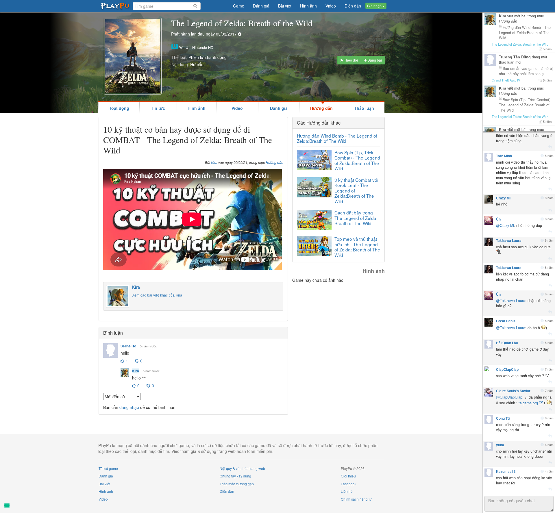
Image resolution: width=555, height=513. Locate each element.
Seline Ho (128, 346)
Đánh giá (279, 108)
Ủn (498, 219)
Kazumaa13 (506, 471)
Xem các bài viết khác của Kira (157, 295)
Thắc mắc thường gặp (237, 483)
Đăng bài (374, 60)
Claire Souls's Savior (513, 390)
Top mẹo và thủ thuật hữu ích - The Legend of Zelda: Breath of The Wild (357, 247)
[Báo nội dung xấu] (542, 156)
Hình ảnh (197, 108)
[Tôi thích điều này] (122, 361)
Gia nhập (374, 5)
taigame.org (528, 402)
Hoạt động (118, 108)
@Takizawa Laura (510, 300)
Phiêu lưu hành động (207, 57)
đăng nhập (129, 407)
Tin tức (158, 108)
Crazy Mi (503, 198)
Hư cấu (197, 64)
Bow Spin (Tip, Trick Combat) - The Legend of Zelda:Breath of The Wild (357, 160)
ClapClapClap (507, 369)
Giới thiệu (348, 475)
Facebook (348, 483)
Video (237, 108)
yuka (500, 444)
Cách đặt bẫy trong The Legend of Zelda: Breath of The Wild (356, 217)
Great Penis (505, 320)
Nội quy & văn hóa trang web (242, 468)
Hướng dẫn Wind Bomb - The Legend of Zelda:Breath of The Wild (337, 138)
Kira (214, 162)
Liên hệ (347, 491)
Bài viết (104, 483)
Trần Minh (504, 155)
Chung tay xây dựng (235, 475)
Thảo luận (364, 108)
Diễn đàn (227, 491)
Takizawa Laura (508, 240)
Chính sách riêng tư (356, 499)
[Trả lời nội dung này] (550, 147)
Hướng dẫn (321, 108)
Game (238, 6)
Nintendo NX (202, 47)
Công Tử (503, 418)
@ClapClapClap (509, 397)
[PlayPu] (115, 6)
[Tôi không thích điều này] (136, 361)
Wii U (183, 47)
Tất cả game (108, 468)
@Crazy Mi (505, 225)
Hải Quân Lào (507, 342)
